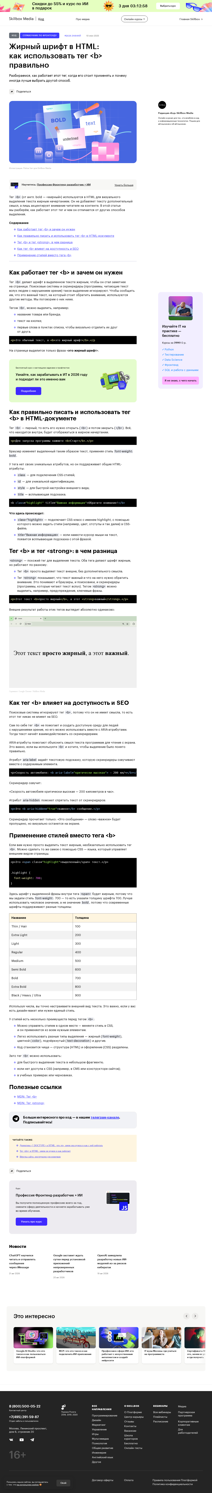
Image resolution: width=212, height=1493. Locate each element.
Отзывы (129, 1421)
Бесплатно (131, 1443)
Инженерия (99, 1452)
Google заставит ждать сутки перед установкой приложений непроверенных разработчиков (69, 1263)
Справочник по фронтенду (40, 35)
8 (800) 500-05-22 (24, 1406)
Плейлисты (160, 1416)
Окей (63, 1483)
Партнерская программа (186, 1413)
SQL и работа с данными (181, 369)
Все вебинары (162, 1412)
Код (14, 35)
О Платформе (133, 1412)
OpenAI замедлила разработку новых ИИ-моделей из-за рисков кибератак (112, 1261)
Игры (95, 1434)
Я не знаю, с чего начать (180, 380)
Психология (99, 1443)
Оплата (128, 1480)
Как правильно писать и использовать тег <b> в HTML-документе (65, 235)
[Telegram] (32, 1440)
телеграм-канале (105, 1117)
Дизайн (96, 1420)
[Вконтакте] (11, 1439)
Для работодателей (188, 1430)
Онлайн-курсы (133, 19)
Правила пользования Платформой (175, 1479)
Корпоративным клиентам (188, 1422)
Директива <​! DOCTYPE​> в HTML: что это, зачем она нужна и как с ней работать (61, 1145)
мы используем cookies (28, 1484)
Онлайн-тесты (133, 1447)
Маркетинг (99, 1424)
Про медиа (83, 18)
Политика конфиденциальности (173, 1483)
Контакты (130, 1426)
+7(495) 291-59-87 (24, 1417)
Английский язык (102, 1457)
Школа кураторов (131, 1436)
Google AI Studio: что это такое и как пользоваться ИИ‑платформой (30, 1354)
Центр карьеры (134, 1416)
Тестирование (174, 354)
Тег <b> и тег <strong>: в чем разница (45, 242)
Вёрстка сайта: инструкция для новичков (40, 1157)
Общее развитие (102, 1447)
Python (169, 349)
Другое (96, 1461)
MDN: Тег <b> (27, 1096)
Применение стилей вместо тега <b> (44, 255)
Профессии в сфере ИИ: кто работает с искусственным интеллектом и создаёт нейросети (118, 1356)
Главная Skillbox (190, 18)
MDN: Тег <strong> (30, 1103)
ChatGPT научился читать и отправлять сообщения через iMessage (22, 1261)
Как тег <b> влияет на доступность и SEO (48, 248)
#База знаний (73, 35)
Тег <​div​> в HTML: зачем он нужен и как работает (45, 1151)
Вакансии (130, 1430)
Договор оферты (102, 1480)
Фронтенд (171, 364)
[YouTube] (22, 1439)
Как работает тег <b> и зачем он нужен (46, 229)
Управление (99, 1429)
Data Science (173, 359)
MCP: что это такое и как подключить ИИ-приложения (75, 1352)
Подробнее (28, 391)
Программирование (104, 1415)
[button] (186, 1316)
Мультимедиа (100, 1438)
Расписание (160, 1421)
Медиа (182, 1406)
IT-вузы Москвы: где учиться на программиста (160, 1352)
